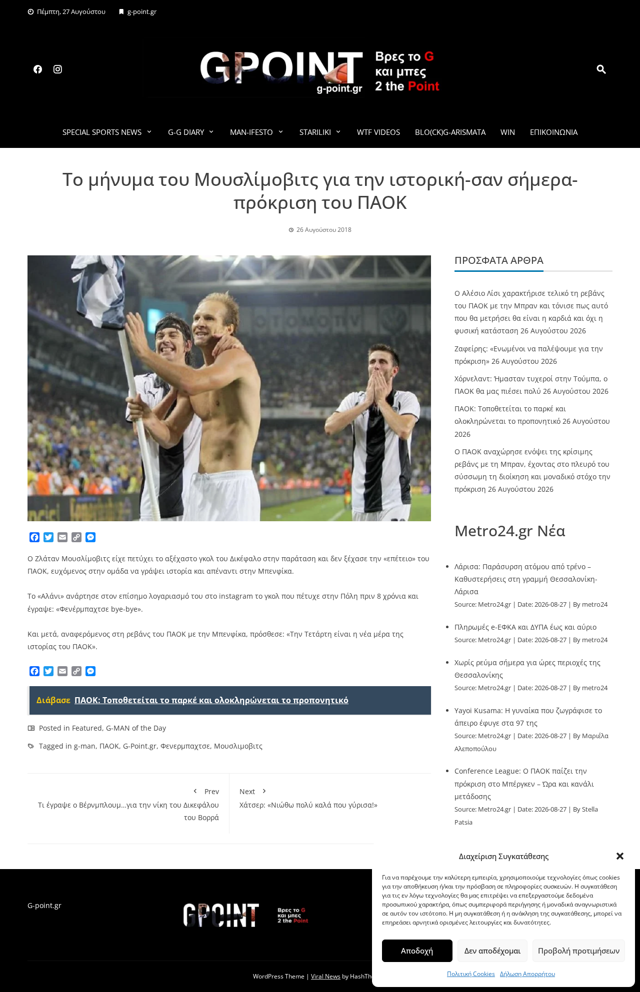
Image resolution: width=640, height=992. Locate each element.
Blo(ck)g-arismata (450, 132)
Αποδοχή (417, 951)
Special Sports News (102, 132)
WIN (507, 132)
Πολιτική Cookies (471, 974)
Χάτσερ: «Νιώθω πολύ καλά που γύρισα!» (309, 798)
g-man (85, 746)
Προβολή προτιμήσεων (579, 951)
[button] (620, 856)
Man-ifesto (251, 132)
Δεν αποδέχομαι (492, 951)
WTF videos (378, 132)
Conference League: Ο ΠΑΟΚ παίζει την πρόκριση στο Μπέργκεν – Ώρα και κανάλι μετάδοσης (524, 783)
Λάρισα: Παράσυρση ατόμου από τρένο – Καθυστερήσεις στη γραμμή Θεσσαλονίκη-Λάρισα (526, 579)
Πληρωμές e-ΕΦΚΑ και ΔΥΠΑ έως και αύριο (525, 627)
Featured (87, 728)
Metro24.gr (494, 604)
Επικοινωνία (554, 132)
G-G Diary (186, 132)
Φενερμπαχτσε (185, 746)
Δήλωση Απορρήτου (527, 974)
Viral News (325, 976)
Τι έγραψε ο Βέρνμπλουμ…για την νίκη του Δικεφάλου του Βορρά (128, 804)
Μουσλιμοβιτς (238, 746)
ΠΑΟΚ (109, 746)
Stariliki (315, 132)
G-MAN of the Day (136, 728)
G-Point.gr (139, 746)
